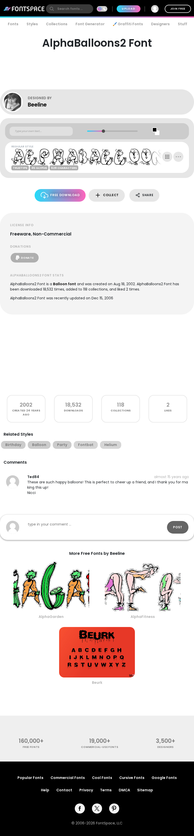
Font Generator (90, 24)
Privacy (86, 790)
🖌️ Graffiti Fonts (128, 24)
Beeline (37, 104)
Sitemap (145, 790)
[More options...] (178, 157)
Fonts (13, 24)
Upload (128, 9)
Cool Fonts (102, 777)
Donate (27, 258)
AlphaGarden (51, 616)
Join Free (177, 9)
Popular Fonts (30, 777)
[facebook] (80, 808)
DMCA (124, 790)
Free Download (65, 195)
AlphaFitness (143, 616)
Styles (32, 24)
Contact (64, 790)
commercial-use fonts (99, 747)
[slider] (103, 131)
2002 (26, 404)
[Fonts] (24, 9)
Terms (106, 790)
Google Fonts (164, 777)
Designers (160, 24)
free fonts (31, 747)
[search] (69, 8)
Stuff (182, 24)
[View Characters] (167, 157)
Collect (111, 195)
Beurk (97, 682)
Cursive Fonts (131, 777)
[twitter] (97, 808)
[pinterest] (114, 808)
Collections (56, 24)
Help (45, 790)
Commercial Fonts (68, 777)
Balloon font (64, 283)
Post (177, 527)
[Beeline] (15, 102)
